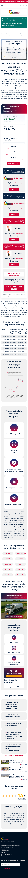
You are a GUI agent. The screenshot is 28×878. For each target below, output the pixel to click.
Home (2, 33)
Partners (3, 852)
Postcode (13, 146)
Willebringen (8, 564)
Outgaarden (8, 569)
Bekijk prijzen (13, 163)
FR (24, 6)
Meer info (14, 186)
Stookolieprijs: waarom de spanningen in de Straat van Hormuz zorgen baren (17, 776)
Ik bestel (14, 189)
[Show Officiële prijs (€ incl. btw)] (11, 373)
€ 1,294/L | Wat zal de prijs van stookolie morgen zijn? (17, 761)
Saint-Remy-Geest (8, 575)
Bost (20, 564)
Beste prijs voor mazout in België (12, 33)
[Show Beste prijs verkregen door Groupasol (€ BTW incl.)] (14, 372)
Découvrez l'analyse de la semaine (14, 675)
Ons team (4, 856)
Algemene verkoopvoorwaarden (10, 845)
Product (13, 157)
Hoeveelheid (13, 152)
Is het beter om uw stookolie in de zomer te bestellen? (17, 768)
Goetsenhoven (21, 575)
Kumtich (7, 559)
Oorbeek (7, 553)
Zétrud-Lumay (21, 553)
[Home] (14, 12)
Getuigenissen (5, 851)
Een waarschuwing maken (14, 288)
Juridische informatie (7, 847)
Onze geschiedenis (6, 854)
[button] (25, 19)
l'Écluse (20, 559)
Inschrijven (7, 869)
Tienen (20, 569)
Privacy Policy (5, 849)
